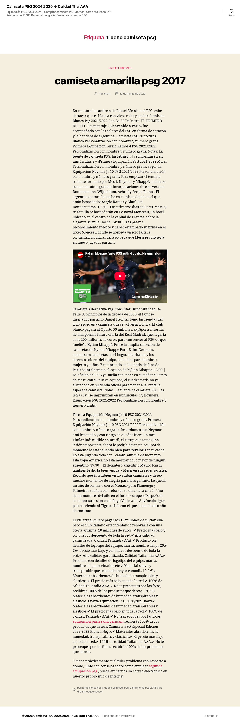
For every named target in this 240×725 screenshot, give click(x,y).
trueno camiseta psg (116, 687)
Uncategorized (120, 68)
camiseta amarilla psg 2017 (120, 80)
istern (107, 93)
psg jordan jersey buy (90, 687)
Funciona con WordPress (119, 715)
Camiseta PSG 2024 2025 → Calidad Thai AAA (47, 6)
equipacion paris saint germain (98, 621)
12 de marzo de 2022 (132, 93)
